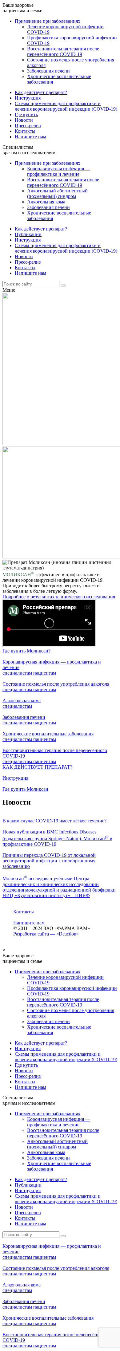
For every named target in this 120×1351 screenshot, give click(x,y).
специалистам (17, 673)
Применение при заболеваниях (47, 21)
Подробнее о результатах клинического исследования (58, 596)
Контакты (25, 131)
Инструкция (28, 97)
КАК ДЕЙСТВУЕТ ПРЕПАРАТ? (37, 767)
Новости (24, 120)
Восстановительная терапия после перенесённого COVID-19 (63, 51)
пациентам (44, 673)
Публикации (28, 234)
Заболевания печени (48, 70)
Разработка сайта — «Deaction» (46, 933)
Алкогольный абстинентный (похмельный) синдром (57, 193)
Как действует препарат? (41, 92)
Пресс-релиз (28, 125)
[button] (26, 650)
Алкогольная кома (46, 201)
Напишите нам (30, 136)
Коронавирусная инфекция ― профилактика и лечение (58, 171)
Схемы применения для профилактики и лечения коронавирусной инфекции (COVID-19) (66, 106)
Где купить (26, 114)
